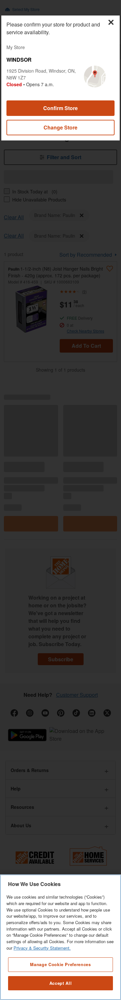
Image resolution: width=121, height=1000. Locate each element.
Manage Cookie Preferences (60, 964)
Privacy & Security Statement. (42, 948)
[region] (60, 937)
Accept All (60, 983)
